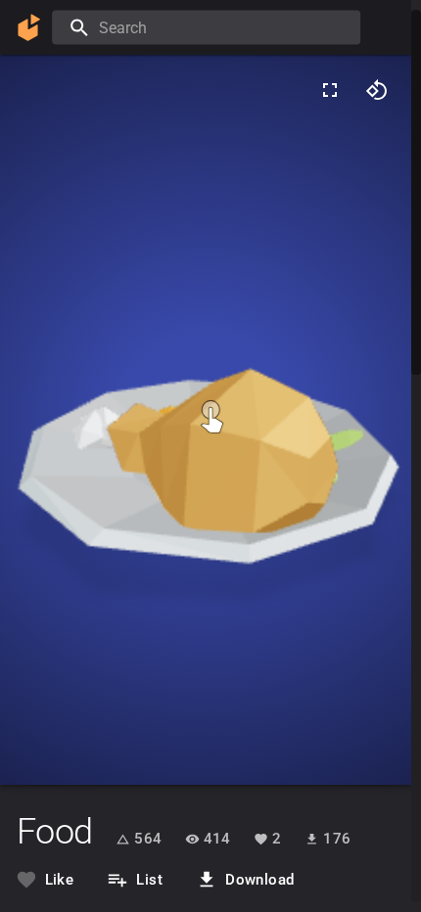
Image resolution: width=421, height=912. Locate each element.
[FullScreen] (329, 90)
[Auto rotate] (376, 90)
